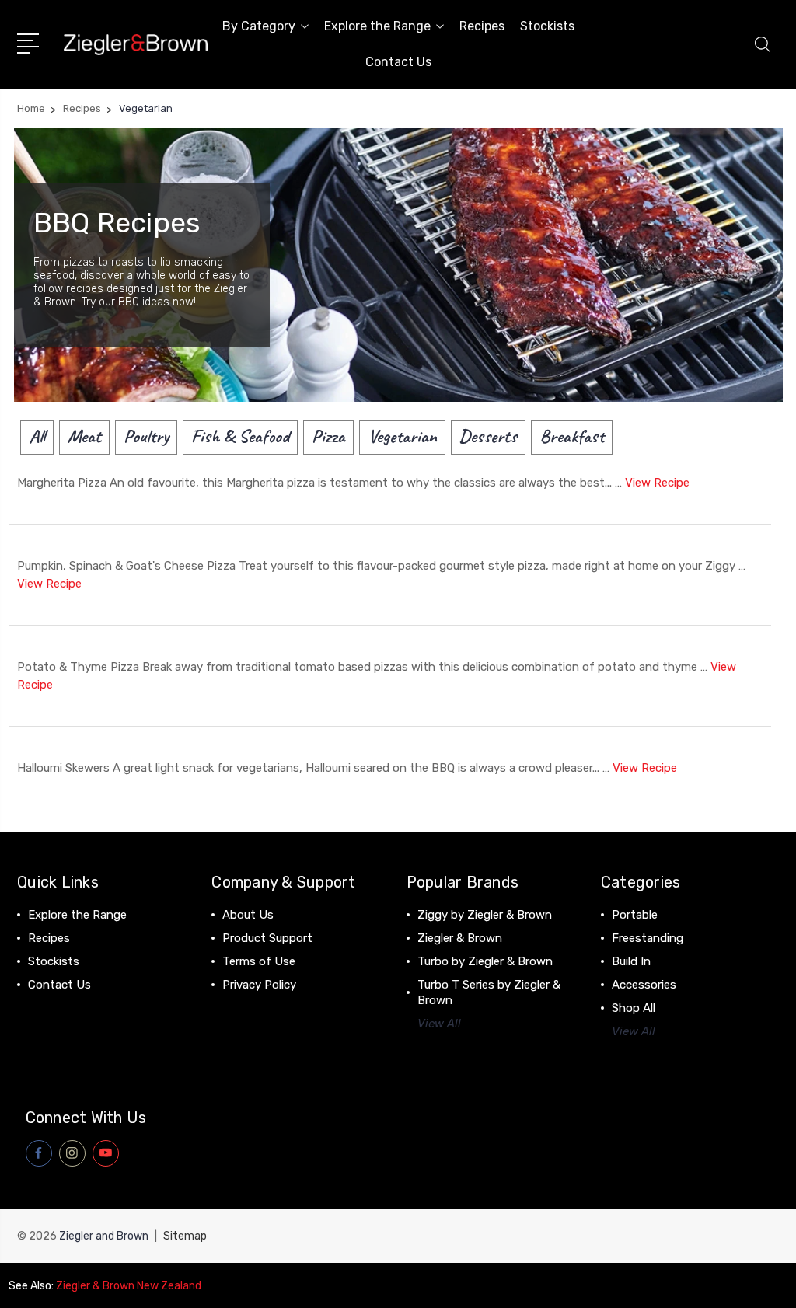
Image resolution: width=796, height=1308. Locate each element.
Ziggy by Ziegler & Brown (484, 915)
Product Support (267, 938)
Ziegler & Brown (459, 938)
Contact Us (398, 61)
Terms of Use (258, 961)
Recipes (481, 26)
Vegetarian (402, 436)
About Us (248, 915)
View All (439, 1024)
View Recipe (657, 483)
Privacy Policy (259, 985)
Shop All (633, 1008)
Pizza (328, 436)
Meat (84, 436)
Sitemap (185, 1236)
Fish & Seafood (240, 436)
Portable (635, 915)
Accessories (644, 985)
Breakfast (571, 436)
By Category (258, 26)
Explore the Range (377, 26)
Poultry (146, 436)
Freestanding (647, 938)
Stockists (547, 26)
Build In (631, 961)
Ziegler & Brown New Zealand (128, 1285)
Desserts (488, 436)
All (37, 436)
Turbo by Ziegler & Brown (485, 961)
